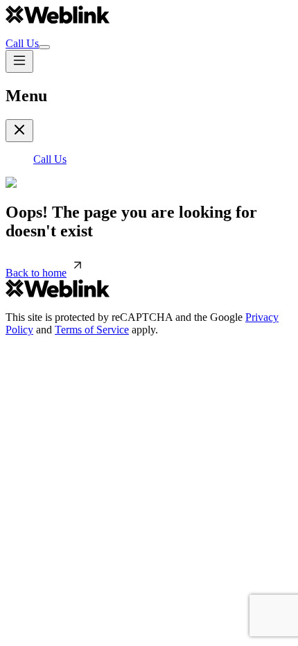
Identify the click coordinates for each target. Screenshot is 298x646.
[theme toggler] (44, 47)
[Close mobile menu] (19, 130)
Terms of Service (92, 329)
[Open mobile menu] (19, 61)
